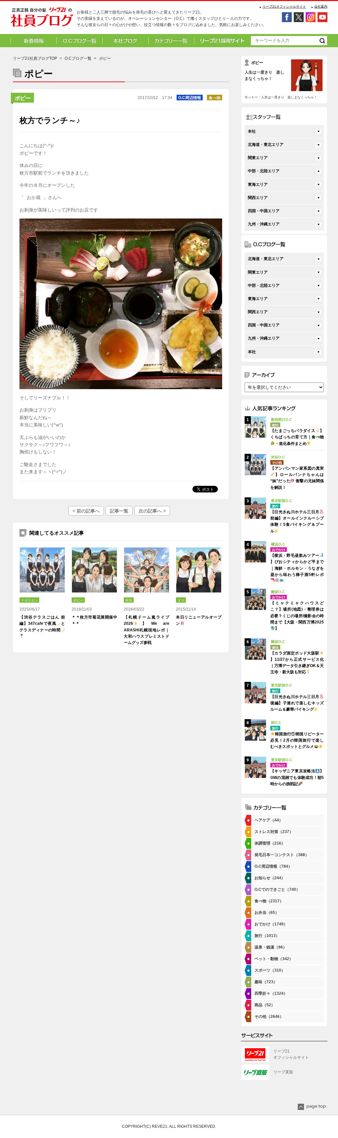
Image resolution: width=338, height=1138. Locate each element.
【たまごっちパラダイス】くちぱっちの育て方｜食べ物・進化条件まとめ (297, 437)
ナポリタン (29, 600)
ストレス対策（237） (273, 831)
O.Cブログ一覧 (78, 58)
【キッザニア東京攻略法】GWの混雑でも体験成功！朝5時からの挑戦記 (297, 777)
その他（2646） (269, 1016)
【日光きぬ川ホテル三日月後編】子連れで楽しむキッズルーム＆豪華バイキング (297, 703)
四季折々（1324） (270, 993)
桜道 (128, 600)
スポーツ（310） (269, 970)
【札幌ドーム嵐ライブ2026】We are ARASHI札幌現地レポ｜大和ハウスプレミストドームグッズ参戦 (146, 630)
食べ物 (214, 97)
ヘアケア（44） (268, 820)
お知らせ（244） (269, 878)
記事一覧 (119, 511)
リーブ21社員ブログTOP (35, 58)
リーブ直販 (283, 1072)
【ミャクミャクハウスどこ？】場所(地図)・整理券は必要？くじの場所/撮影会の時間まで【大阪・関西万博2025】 (297, 616)
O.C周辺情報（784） (273, 866)
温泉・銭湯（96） (270, 947)
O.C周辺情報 (189, 97)
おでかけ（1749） (270, 924)
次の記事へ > (152, 511)
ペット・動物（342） (273, 958)
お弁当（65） (266, 912)
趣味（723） (265, 982)
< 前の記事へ (86, 511)
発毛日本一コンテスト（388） (281, 855)
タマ (181, 600)
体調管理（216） (269, 843)
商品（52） (264, 1005)
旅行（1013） (267, 935)
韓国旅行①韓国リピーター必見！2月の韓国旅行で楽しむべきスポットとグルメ (297, 740)
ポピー (23, 98)
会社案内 (320, 6)
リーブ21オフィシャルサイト (284, 6)
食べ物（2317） (269, 901)
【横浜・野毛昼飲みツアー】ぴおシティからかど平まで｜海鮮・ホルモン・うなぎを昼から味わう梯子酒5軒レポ (297, 565)
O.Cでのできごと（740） (277, 889)
